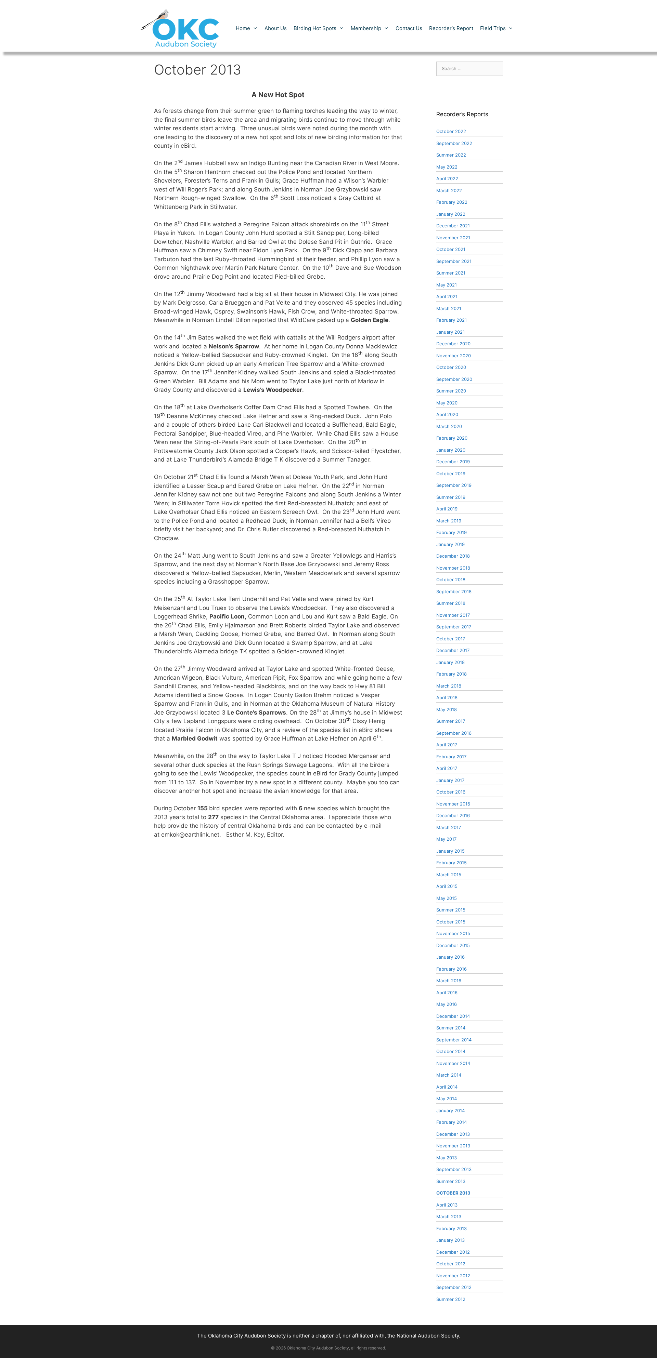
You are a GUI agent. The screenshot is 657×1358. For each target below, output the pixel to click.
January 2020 (450, 450)
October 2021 (450, 249)
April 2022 (447, 178)
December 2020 (453, 343)
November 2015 (453, 933)
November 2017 (453, 615)
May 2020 (447, 402)
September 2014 (454, 1039)
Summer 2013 (450, 1181)
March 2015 (448, 874)
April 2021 (447, 296)
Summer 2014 (450, 1027)
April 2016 (447, 992)
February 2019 (451, 532)
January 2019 (450, 544)
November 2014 (453, 1063)
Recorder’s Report (451, 28)
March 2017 (448, 827)
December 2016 (453, 815)
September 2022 (454, 143)
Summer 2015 (450, 910)
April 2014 (447, 1087)
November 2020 (453, 355)
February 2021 (451, 320)
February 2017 (451, 756)
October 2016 (450, 792)
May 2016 (446, 1004)
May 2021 (446, 285)
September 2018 (454, 591)
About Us (276, 28)
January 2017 (450, 780)
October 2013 (453, 1193)
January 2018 (450, 662)
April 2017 (446, 744)
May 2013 (446, 1157)
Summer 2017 (450, 721)
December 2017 (452, 650)
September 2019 (454, 485)
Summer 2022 (451, 155)
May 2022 (447, 167)
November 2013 (453, 1145)
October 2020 (451, 367)
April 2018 (447, 697)
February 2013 (451, 1228)
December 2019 (453, 461)
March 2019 (448, 520)
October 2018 (450, 579)
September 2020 (454, 379)
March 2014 (448, 1075)
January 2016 (450, 957)
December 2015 (453, 945)
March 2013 (448, 1216)
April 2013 (447, 1205)
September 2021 (454, 261)
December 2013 (453, 1134)
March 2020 (449, 426)
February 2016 (451, 969)
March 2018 (448, 686)
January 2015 (450, 851)
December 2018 (453, 556)
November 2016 (453, 804)
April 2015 (447, 886)
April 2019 (447, 508)
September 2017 (453, 626)
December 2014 (453, 1016)
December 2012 (453, 1252)
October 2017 (450, 638)
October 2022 (451, 131)
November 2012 (453, 1275)
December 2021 (453, 225)
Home (243, 28)
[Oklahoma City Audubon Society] (180, 28)
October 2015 (450, 921)
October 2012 (450, 1263)
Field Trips (493, 28)
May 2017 (446, 839)
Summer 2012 (450, 1299)
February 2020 (451, 438)
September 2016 (454, 733)
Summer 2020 (451, 391)
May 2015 (446, 898)
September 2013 (454, 1169)
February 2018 (451, 674)
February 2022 (451, 202)
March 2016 (448, 980)
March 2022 (449, 190)
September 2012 (454, 1287)
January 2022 (450, 214)
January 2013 (450, 1240)
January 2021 (450, 332)
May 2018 (446, 709)
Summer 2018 (450, 603)
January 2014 (450, 1110)
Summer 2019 (450, 497)
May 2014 (446, 1098)
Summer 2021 (450, 273)
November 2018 (453, 568)
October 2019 (450, 473)
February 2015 (451, 862)
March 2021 (448, 308)
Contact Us (409, 28)
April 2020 (447, 414)
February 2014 (451, 1122)
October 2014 (450, 1051)
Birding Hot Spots (315, 28)
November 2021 (453, 237)
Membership (366, 28)
